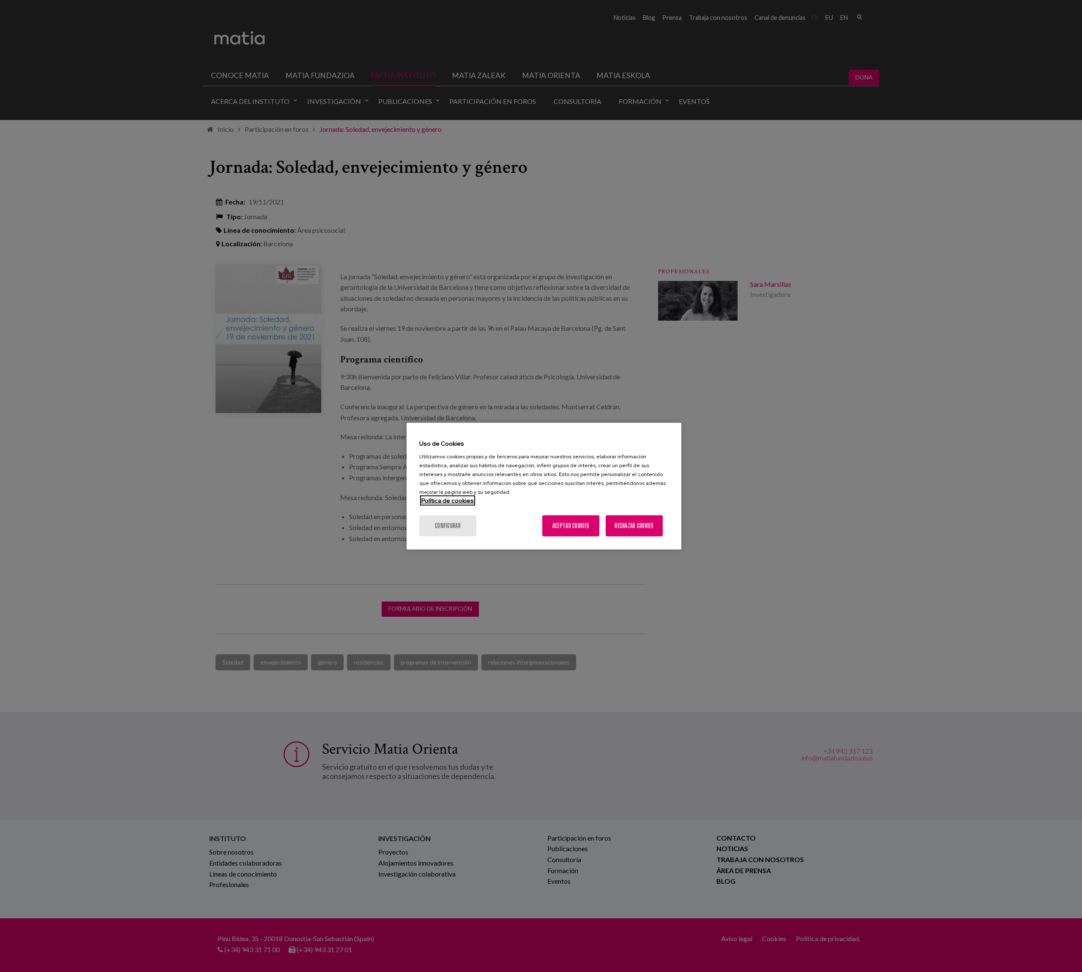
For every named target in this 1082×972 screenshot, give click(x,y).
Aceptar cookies (570, 525)
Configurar (448, 525)
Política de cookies (447, 500)
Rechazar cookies (634, 525)
